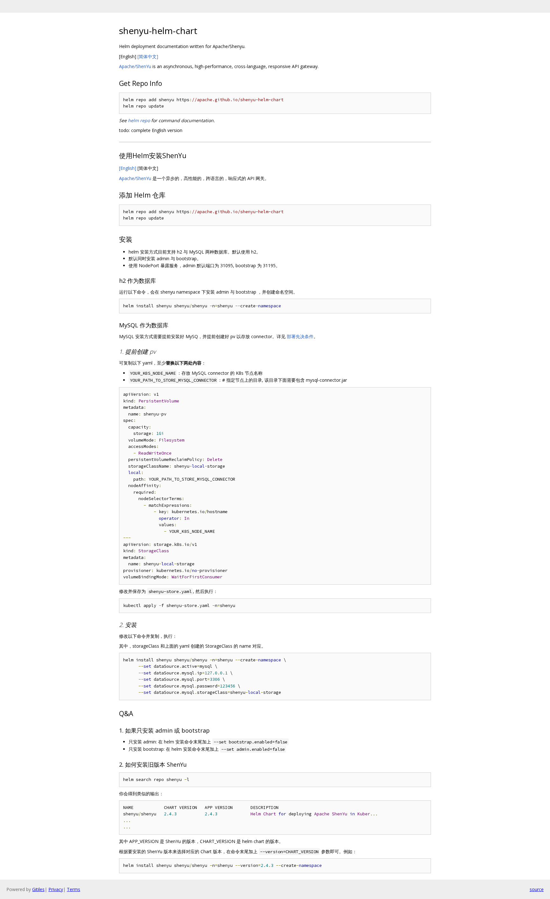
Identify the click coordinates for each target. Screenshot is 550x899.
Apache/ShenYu (135, 66)
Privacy (55, 889)
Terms (73, 889)
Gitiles (38, 889)
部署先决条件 (300, 336)
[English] (127, 168)
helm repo (139, 120)
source (537, 889)
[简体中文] (148, 56)
